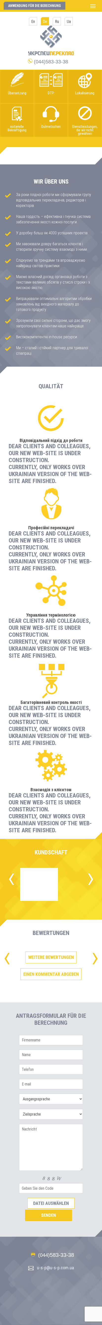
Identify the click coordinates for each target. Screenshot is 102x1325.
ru (57, 21)
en (33, 21)
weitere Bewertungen (51, 957)
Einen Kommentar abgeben (51, 974)
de (45, 21)
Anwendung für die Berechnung (34, 6)
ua (69, 21)
